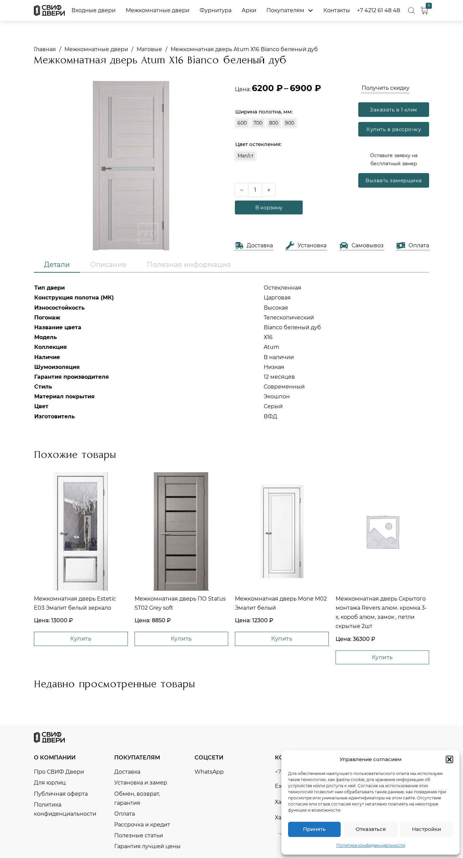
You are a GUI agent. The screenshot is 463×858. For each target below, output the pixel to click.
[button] (449, 759)
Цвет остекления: (258, 144)
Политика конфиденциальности (370, 845)
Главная (45, 49)
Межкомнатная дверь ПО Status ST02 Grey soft (180, 603)
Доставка (127, 772)
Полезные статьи (138, 835)
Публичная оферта (61, 794)
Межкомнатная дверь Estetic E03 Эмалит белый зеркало (75, 603)
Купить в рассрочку (393, 129)
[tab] (57, 265)
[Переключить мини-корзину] (424, 11)
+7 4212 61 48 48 (378, 10)
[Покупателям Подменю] (310, 10)
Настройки (426, 829)
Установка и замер (140, 782)
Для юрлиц (50, 782)
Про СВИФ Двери (59, 772)
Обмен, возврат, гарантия (137, 798)
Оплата (124, 814)
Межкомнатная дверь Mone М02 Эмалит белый (281, 603)
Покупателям (285, 10)
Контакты (336, 10)
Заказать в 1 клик (394, 109)
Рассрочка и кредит (142, 824)
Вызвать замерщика (393, 180)
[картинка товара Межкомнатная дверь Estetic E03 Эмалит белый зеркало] (81, 531)
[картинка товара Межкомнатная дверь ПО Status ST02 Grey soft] (181, 531)
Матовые (149, 49)
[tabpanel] (231, 352)
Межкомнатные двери (157, 10)
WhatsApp (209, 772)
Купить (80, 638)
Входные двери (94, 10)
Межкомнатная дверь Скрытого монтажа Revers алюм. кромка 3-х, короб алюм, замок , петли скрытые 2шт (381, 612)
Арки (249, 10)
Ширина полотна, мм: (264, 111)
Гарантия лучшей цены (147, 846)
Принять (314, 829)
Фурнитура (216, 10)
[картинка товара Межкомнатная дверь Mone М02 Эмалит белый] (282, 531)
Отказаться (371, 829)
